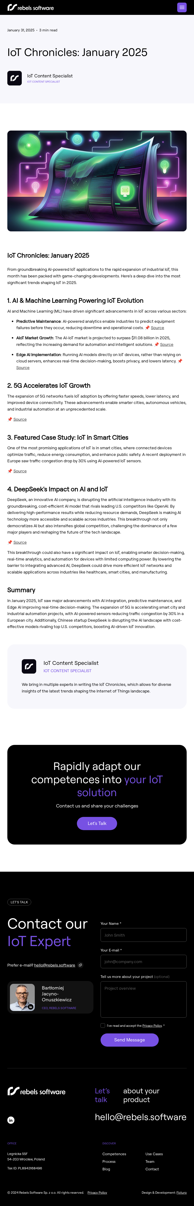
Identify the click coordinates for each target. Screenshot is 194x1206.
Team (150, 1161)
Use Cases (154, 1153)
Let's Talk (97, 823)
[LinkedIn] (30, 1007)
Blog (106, 1169)
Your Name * (111, 923)
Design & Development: (164, 1192)
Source (157, 327)
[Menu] (182, 7)
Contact (152, 1169)
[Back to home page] (30, 7)
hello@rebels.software (54, 965)
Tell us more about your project (135, 976)
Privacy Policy (152, 1025)
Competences (114, 1153)
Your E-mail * (111, 950)
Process (108, 1161)
